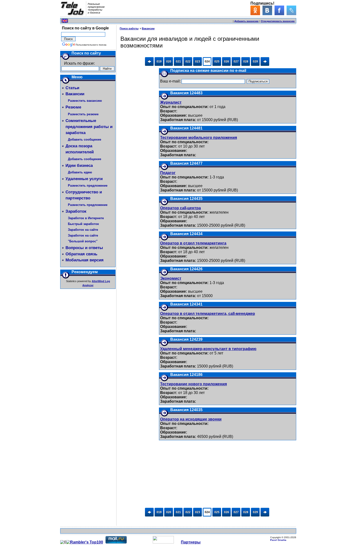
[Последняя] (265, 61)
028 (245, 61)
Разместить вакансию (85, 100)
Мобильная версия (85, 260)
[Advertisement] (175, 20)
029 (255, 61)
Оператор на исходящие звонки (191, 419)
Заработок (76, 211)
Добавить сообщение (84, 139)
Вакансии (75, 94)
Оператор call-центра (180, 208)
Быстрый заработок (83, 224)
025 (216, 61)
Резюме (73, 107)
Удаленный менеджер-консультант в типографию (208, 349)
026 (226, 61)
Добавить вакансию (246, 21)
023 (197, 61)
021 (178, 61)
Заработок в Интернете (86, 218)
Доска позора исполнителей (80, 149)
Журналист (171, 102)
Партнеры (191, 542)
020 (168, 61)
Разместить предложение (87, 185)
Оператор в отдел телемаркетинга (193, 243)
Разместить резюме (83, 114)
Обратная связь (81, 254)
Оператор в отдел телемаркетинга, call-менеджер (207, 314)
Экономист (170, 278)
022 (187, 61)
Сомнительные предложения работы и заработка (89, 126)
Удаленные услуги (84, 179)
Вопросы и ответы (84, 247)
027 (236, 61)
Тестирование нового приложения (193, 384)
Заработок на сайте (83, 229)
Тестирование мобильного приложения (198, 138)
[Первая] (149, 61)
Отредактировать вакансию (278, 21)
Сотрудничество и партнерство (84, 195)
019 (159, 61)
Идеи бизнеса (79, 165)
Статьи (72, 88)
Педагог (168, 173)
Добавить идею (80, 172)
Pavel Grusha (278, 540)
